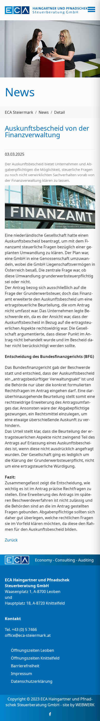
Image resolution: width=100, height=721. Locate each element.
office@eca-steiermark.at (28, 635)
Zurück (11, 540)
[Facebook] (50, 714)
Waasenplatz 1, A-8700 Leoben (32, 591)
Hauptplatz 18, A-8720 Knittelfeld (35, 603)
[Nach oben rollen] (89, 710)
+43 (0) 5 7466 (24, 629)
